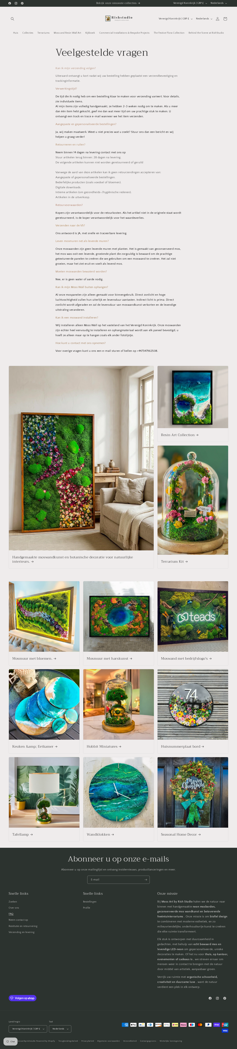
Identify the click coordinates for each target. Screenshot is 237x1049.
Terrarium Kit (172, 561)
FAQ (11, 914)
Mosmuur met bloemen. (32, 658)
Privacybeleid (87, 1041)
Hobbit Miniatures (102, 746)
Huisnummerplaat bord (180, 746)
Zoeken (13, 901)
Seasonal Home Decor (179, 834)
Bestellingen (90, 901)
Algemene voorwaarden (108, 1041)
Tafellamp (20, 834)
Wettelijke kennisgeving (171, 1041)
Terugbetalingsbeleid (68, 1041)
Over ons (14, 907)
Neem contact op (18, 920)
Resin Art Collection (178, 435)
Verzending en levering (21, 932)
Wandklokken (98, 834)
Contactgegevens (148, 1041)
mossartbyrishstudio (26, 1041)
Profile (86, 907)
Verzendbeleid (130, 1041)
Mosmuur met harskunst (107, 658)
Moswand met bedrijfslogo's (184, 658)
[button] (12, 19)
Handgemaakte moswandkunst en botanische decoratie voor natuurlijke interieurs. (72, 559)
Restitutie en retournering (23, 926)
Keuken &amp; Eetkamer (33, 746)
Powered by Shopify (45, 1041)
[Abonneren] (146, 880)
